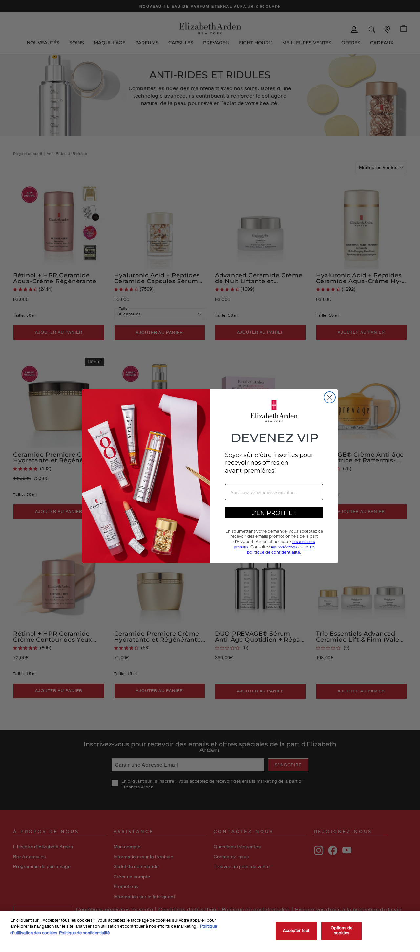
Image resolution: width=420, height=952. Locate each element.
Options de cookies (341, 930)
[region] (210, 931)
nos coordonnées (284, 546)
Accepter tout (296, 931)
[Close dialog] (329, 397)
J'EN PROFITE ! (274, 512)
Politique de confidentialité (84, 933)
